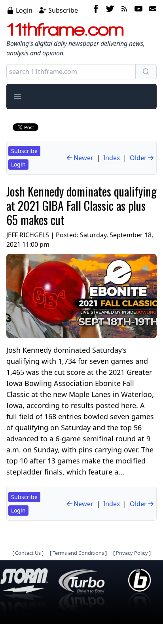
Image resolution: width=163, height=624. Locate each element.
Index (111, 157)
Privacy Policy (132, 552)
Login (24, 10)
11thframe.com (65, 29)
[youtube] (138, 10)
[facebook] (96, 10)
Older (138, 157)
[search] (146, 71)
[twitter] (110, 10)
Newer (83, 157)
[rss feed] (124, 10)
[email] (151, 10)
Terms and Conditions (78, 552)
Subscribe (63, 10)
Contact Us (28, 552)
